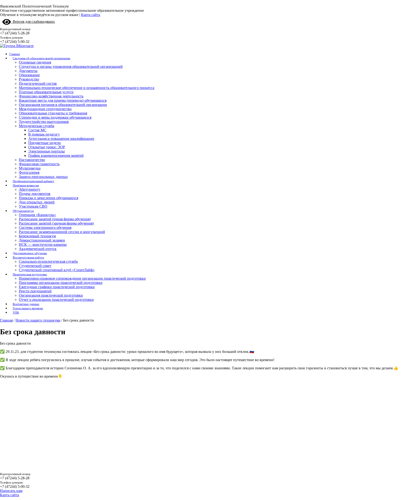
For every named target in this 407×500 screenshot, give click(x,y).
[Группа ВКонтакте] (17, 46)
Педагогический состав (38, 83)
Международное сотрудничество (45, 109)
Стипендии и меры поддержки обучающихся (55, 117)
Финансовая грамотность (39, 164)
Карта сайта (90, 15)
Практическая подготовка (30, 274)
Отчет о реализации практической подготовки (56, 300)
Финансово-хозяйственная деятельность (51, 96)
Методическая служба (36, 126)
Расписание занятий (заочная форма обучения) (56, 223)
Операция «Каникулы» (37, 215)
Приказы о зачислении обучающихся (48, 198)
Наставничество (32, 160)
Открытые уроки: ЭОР (46, 147)
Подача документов (34, 194)
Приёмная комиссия (26, 185)
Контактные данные (26, 304)
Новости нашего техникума (38, 320)
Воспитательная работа (28, 257)
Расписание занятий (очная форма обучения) (55, 219)
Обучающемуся (23, 211)
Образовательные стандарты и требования (53, 113)
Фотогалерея (29, 172)
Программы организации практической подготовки (60, 283)
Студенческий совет (35, 266)
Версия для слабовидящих (33, 22)
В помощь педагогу (44, 134)
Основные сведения (35, 62)
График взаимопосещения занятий (56, 155)
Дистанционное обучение (30, 253)
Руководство (29, 79)
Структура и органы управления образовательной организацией (71, 67)
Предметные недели (44, 143)
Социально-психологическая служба (48, 261)
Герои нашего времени (28, 308)
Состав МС (37, 130)
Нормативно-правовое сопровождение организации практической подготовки (82, 278)
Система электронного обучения (45, 228)
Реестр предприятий (35, 291)
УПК (16, 312)
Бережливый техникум (37, 236)
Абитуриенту (29, 189)
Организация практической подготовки (51, 295)
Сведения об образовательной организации (41, 58)
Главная (14, 54)
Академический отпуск (38, 249)
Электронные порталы (46, 151)
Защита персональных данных (43, 177)
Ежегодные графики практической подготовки (57, 287)
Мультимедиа (30, 168)
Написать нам (11, 491)
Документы (28, 71)
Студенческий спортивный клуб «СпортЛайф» (57, 270)
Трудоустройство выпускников (44, 122)
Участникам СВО (33, 206)
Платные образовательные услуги (46, 92)
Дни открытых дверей (37, 202)
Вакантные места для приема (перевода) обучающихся (62, 100)
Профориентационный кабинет (33, 181)
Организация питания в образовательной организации (63, 105)
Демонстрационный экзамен (42, 240)
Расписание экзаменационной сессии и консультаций (62, 232)
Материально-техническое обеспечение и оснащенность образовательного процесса (86, 88)
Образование (29, 75)
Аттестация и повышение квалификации (61, 139)
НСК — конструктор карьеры (43, 244)
